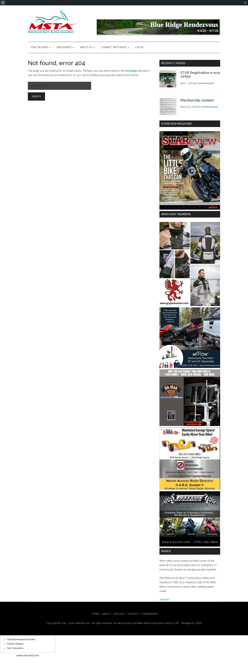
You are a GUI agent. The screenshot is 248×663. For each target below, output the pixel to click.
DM (177, 623)
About (106, 614)
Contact (133, 614)
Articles (119, 614)
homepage (131, 70)
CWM (198, 623)
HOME (95, 614)
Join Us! (164, 599)
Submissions (149, 614)
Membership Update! (197, 100)
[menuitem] (3, 2)
